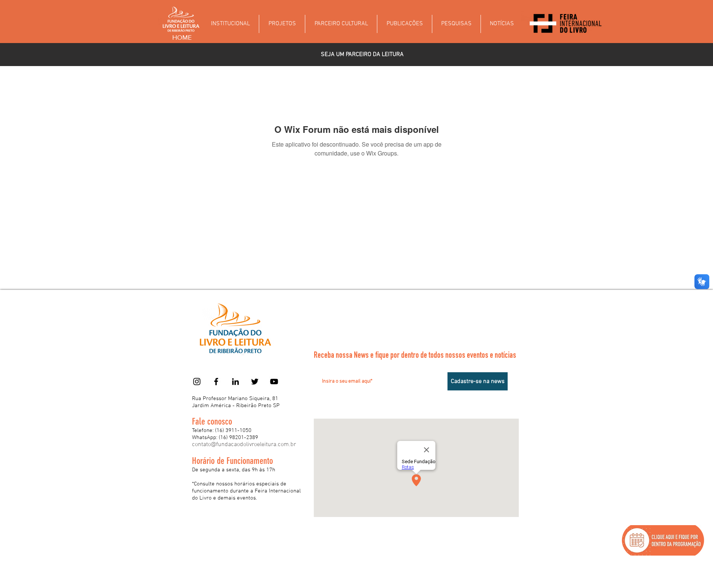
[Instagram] (197, 381)
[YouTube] (274, 381)
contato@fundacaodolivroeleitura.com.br (244, 444)
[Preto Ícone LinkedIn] (235, 381)
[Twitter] (255, 381)
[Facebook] (216, 381)
